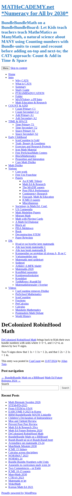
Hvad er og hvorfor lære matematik (34, 243)
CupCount (35, 361)
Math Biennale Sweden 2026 (24, 402)
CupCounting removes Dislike (32, 291)
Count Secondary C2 (27, 111)
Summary (20, 86)
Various (12, 168)
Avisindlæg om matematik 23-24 (26, 443)
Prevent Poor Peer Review (23, 424)
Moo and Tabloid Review (22, 421)
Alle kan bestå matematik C (30, 247)
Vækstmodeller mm (26, 256)
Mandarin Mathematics (28, 309)
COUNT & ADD (18, 105)
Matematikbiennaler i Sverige (31, 284)
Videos (12, 287)
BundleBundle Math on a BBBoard (22, 377)
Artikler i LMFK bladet (28, 265)
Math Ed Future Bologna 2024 (25, 430)
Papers (19, 177)
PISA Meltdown (24, 228)
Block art (20, 225)
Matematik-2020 (24, 269)
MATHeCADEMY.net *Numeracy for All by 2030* (34, 10)
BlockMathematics (25, 155)
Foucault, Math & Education (38, 196)
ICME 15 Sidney (17, 449)
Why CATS (21, 80)
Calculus (20, 306)
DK (10, 240)
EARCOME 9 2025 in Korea (24, 411)
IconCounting (23, 297)
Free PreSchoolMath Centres (31, 152)
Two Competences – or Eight (24, 468)
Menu (5, 68)
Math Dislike (15, 165)
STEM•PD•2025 (17, 405)
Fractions (20, 300)
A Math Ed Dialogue (26, 221)
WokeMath (14, 483)
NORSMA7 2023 (18, 455)
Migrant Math (23, 215)
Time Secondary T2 (26, 127)
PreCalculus (22, 303)
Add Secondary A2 (26, 118)
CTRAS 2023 (16, 477)
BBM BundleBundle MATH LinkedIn (29, 414)
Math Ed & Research (34, 184)
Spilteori (20, 262)
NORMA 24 (15, 458)
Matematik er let (17, 480)
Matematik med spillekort (29, 259)
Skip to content (18, 67)
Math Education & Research (31, 102)
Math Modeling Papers (28, 212)
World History (23, 316)
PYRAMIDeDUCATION (29, 93)
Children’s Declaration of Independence (30, 417)
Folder (19, 96)
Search (5, 383)
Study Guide (22, 89)
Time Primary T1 (24, 124)
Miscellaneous (30, 203)
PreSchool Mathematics (28, 294)
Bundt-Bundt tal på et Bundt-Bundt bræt (30, 439)
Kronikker (21, 278)
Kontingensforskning (27, 275)
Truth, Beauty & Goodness (30, 143)
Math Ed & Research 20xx (23, 427)
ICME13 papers (31, 199)
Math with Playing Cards (29, 218)
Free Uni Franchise (26, 174)
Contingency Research (34, 193)
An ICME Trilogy (32, 181)
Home (11, 74)
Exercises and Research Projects (33, 146)
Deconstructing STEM (27, 234)
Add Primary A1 (24, 115)
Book (18, 231)
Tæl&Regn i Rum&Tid (28, 281)
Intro (11, 77)
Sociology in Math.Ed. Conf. (31, 206)
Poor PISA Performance (35, 190)
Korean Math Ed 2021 (20, 487)
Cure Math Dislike (25, 162)
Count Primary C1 (25, 108)
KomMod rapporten (26, 272)
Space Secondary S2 (26, 133)
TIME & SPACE (17, 121)
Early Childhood (17, 137)
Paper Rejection (24, 237)
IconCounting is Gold (27, 140)
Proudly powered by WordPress (19, 492)
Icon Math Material (26, 149)
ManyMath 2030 (17, 474)
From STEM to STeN (20, 408)
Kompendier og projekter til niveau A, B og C (40, 253)
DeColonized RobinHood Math (18, 339)
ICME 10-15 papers (19, 471)
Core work (21, 171)
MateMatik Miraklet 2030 (22, 446)
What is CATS (23, 83)
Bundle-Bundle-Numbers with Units (28, 461)
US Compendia (24, 209)
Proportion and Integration (29, 159)
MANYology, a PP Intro (28, 99)
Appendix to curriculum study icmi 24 (29, 465)
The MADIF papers (33, 187)
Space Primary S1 (25, 130)
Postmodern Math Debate (29, 313)
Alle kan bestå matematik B (30, 250)
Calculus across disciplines (23, 452)
